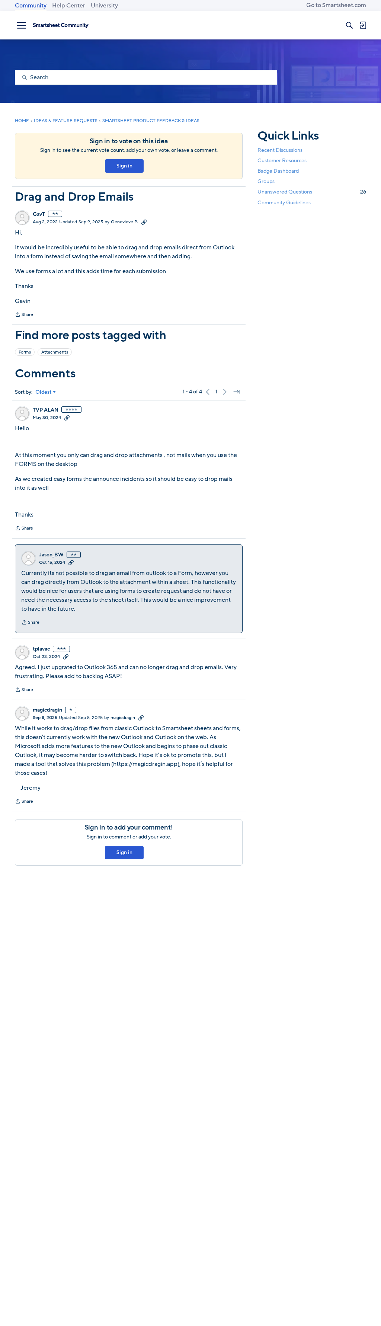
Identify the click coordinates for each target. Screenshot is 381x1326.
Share (24, 315)
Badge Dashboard (278, 171)
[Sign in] (362, 25)
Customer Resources (282, 160)
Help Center (68, 5)
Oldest (43, 392)
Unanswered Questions (311, 191)
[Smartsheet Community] (61, 25)
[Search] (349, 25)
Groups (266, 181)
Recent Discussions (279, 150)
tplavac (41, 649)
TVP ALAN (45, 410)
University (104, 5)
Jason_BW (51, 555)
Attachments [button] (54, 352)
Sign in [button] (124, 165)
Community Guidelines (284, 202)
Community (31, 5)
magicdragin (47, 710)
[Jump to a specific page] (237, 392)
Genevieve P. (124, 222)
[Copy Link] (144, 221)
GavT (39, 214)
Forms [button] (25, 352)
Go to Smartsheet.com (336, 5)
